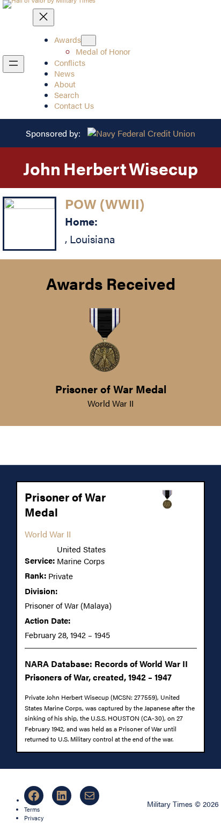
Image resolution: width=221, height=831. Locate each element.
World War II (110, 403)
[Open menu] (13, 64)
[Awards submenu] (88, 40)
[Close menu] (43, 17)
